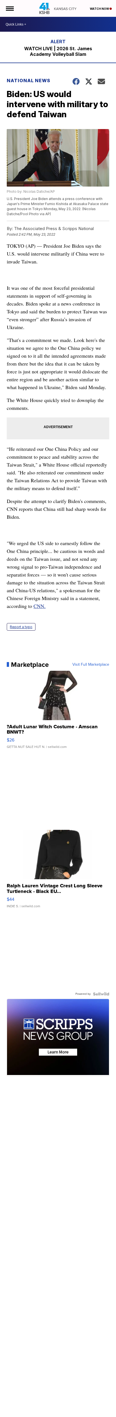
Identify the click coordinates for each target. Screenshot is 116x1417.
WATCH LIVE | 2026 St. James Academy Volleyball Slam (58, 51)
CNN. (40, 606)
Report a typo (21, 627)
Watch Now (100, 8)
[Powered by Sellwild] (101, 994)
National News (28, 80)
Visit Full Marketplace (90, 665)
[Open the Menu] (9, 8)
